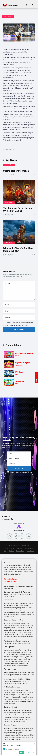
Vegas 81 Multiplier (22, 363)
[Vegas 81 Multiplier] (9, 364)
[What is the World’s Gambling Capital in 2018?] (19, 232)
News (6, 548)
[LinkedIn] (28, 536)
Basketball (8, 149)
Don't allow (30, 752)
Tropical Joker (20, 381)
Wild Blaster (19, 372)
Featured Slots (8, 17)
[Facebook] (9, 536)
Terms (12, 548)
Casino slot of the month (16, 171)
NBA (25, 52)
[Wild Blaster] (9, 373)
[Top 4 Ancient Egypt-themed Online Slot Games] (19, 192)
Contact (11, 551)
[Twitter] (15, 536)
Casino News (20, 551)
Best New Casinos (10, 581)
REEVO (17, 356)
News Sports (30, 551)
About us (19, 548)
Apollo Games (19, 365)
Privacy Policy (29, 548)
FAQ (5, 551)
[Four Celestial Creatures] (9, 354)
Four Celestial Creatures (24, 353)
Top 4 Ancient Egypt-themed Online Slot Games (17, 209)
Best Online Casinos (10, 579)
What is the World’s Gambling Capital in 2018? (18, 249)
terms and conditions (24, 472)
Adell (16, 374)
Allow (22, 752)
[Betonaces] (10, 4)
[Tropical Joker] (9, 382)
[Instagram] (22, 536)
